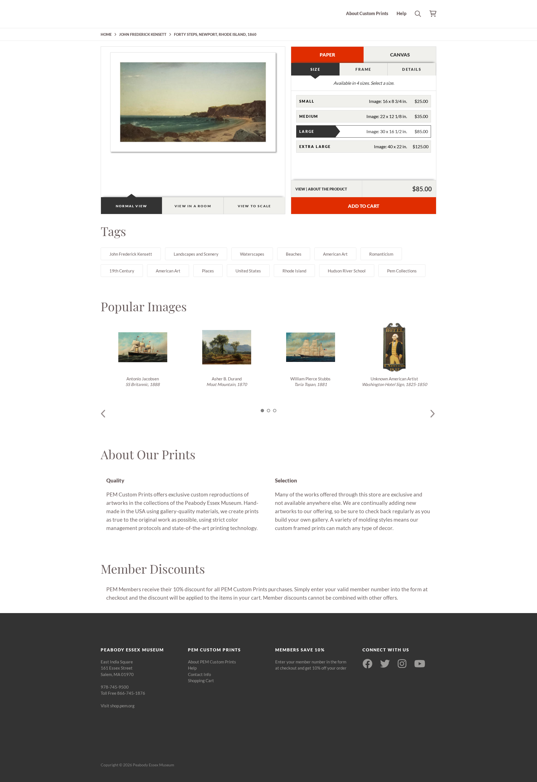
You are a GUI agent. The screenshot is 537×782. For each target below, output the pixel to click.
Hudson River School (347, 270)
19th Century (121, 270)
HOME (106, 34)
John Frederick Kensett (130, 253)
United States (248, 270)
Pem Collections (402, 270)
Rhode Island (294, 270)
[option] (143, 355)
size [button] (315, 69)
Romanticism (381, 253)
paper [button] (327, 55)
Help (401, 13)
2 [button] (268, 410)
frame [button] (363, 69)
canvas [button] (400, 55)
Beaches (294, 253)
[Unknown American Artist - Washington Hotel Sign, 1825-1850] (394, 347)
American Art (335, 253)
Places (208, 270)
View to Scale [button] (254, 206)
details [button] (411, 69)
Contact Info (199, 674)
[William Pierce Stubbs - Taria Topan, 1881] (310, 347)
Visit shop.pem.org (118, 705)
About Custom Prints (367, 13)
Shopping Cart (201, 680)
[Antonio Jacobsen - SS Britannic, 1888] (142, 347)
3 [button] (274, 410)
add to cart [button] (363, 206)
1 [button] (262, 410)
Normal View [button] (131, 206)
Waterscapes (252, 253)
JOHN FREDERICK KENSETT (142, 34)
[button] (363, 101)
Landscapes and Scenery (196, 253)
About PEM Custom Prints (212, 661)
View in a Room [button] (193, 206)
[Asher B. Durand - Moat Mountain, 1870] (226, 347)
